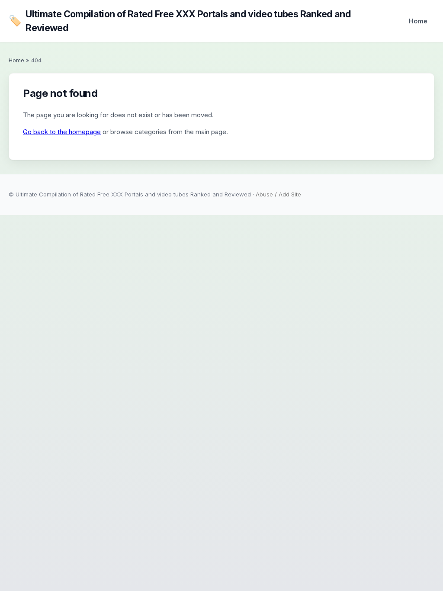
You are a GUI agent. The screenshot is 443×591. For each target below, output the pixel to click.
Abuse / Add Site (278, 194)
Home (418, 21)
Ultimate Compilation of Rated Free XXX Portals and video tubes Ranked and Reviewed (180, 20)
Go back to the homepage (62, 132)
